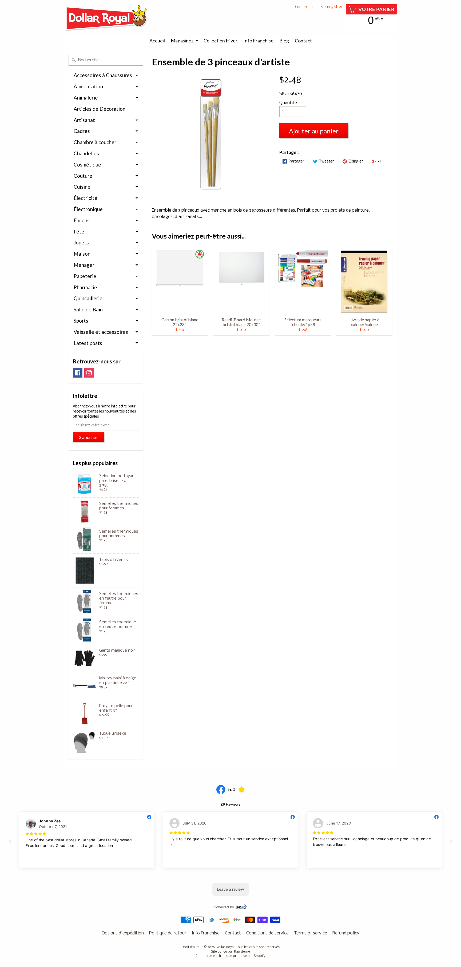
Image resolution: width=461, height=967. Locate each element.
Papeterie (85, 276)
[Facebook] (77, 373)
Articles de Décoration (99, 109)
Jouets (81, 242)
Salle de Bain (88, 309)
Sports (81, 321)
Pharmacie (85, 287)
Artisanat (84, 120)
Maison (82, 254)
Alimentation (88, 86)
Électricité (85, 198)
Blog (284, 40)
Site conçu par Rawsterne (230, 951)
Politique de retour (167, 933)
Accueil (157, 40)
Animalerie (86, 97)
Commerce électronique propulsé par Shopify (230, 956)
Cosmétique (87, 164)
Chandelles (86, 153)
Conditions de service (267, 933)
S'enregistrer (331, 7)
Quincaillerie (88, 298)
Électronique (88, 209)
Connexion (304, 7)
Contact (303, 40)
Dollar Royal (225, 947)
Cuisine (82, 187)
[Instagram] (89, 373)
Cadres (82, 131)
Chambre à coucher (95, 142)
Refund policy (345, 933)
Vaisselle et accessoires (101, 332)
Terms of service (310, 933)
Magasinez (182, 40)
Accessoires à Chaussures (103, 75)
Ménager (84, 265)
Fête (79, 231)
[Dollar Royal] (106, 17)
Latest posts (88, 343)
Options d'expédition (123, 933)
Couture (83, 176)
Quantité (288, 102)
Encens (82, 220)
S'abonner (88, 437)
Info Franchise (258, 40)
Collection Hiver (220, 40)
